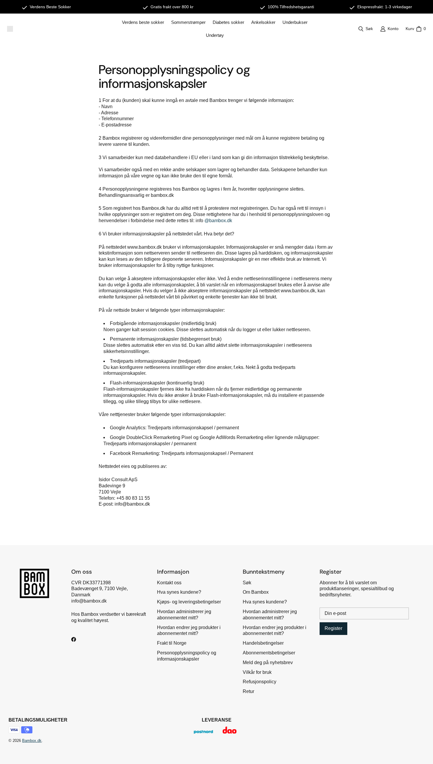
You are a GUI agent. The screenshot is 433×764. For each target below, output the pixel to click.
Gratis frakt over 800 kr (172, 6)
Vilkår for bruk (257, 672)
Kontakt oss (169, 582)
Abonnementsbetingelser (269, 652)
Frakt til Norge (171, 643)
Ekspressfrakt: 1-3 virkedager (384, 6)
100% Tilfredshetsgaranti (291, 6)
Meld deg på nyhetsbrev (268, 662)
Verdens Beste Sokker (50, 6)
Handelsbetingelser (263, 643)
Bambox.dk (32, 740)
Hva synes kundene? (179, 592)
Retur (248, 691)
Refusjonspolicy (259, 681)
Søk (247, 582)
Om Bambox (256, 592)
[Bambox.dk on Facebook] (74, 639)
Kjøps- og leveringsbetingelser (189, 601)
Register (333, 628)
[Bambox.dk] (10, 29)
